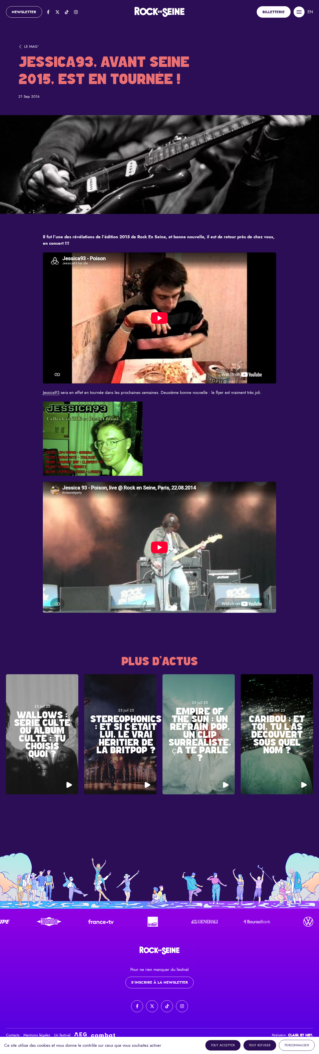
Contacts (12, 1035)
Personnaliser (297, 1045)
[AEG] (80, 1035)
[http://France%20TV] (70, 922)
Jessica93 (51, 392)
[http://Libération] (19, 922)
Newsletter (24, 12)
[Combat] (103, 1035)
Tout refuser (260, 1045)
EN (310, 12)
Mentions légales (36, 1035)
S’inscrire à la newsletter (159, 982)
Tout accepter (223, 1045)
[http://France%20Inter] (122, 922)
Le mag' (31, 46)
